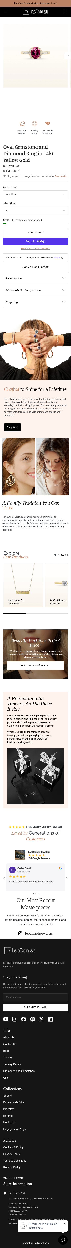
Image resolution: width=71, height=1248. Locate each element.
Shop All (8, 1095)
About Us (8, 1037)
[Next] (67, 55)
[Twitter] (41, 1019)
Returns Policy (11, 1167)
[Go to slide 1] (33, 893)
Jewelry (7, 1057)
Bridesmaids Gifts (13, 1102)
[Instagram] (14, 1019)
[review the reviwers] (60, 868)
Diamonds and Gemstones (19, 1071)
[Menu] (5, 11)
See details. (61, 176)
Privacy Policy (11, 1154)
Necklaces (9, 1122)
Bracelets (8, 1109)
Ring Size (9, 203)
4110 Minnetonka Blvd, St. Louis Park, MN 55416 (30, 1198)
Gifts (6, 1077)
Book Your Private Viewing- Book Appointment (35, 3)
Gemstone (10, 187)
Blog (6, 1050)
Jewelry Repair (12, 1064)
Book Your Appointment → (35, 665)
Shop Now (12, 427)
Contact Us (9, 1044)
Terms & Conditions (14, 1160)
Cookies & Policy (13, 1147)
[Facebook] (23, 1019)
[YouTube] (5, 1019)
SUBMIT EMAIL (35, 1007)
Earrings (8, 1115)
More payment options (35, 248)
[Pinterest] (32, 1019)
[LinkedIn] (50, 1019)
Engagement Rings (14, 1129)
